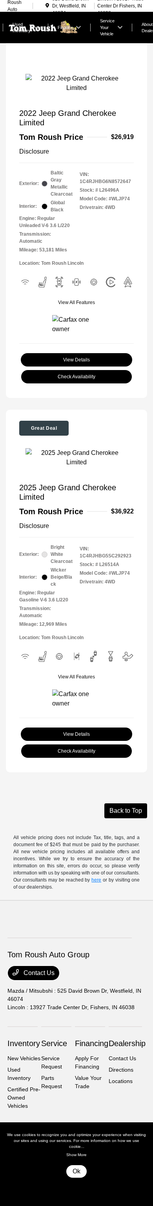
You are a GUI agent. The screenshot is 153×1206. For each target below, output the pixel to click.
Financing (91, 1043)
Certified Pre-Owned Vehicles (23, 1097)
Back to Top (125, 810)
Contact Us (38, 973)
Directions (121, 1070)
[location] (47, 6)
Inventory (23, 1043)
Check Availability (76, 376)
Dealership (127, 1043)
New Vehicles (23, 1058)
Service (54, 1043)
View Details (76, 360)
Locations (121, 1081)
